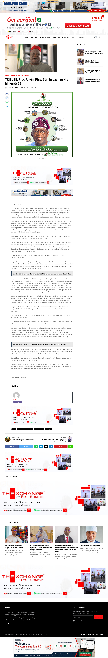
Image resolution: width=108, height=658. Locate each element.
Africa (13, 429)
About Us (84, 634)
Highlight (26, 75)
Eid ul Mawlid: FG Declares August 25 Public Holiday (92, 61)
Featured (20, 75)
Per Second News (13, 87)
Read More (8, 624)
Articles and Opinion (11, 75)
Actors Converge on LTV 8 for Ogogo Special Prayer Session (94, 52)
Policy (101, 634)
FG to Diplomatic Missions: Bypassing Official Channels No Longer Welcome (94, 72)
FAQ (97, 634)
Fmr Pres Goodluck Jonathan (25, 429)
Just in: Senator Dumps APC (90, 546)
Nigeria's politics (39, 429)
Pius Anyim (48, 429)
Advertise (91, 634)
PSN (47, 634)
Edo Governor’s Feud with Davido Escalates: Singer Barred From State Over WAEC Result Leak (93, 82)
